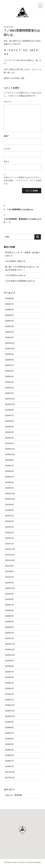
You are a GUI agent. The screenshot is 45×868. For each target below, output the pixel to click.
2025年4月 (9, 376)
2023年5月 (9, 471)
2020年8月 (9, 599)
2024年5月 (9, 427)
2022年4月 (9, 527)
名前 (6, 136)
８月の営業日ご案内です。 (16, 261)
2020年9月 (9, 594)
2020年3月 (9, 627)
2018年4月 (9, 750)
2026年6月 (9, 310)
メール (7, 149)
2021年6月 (9, 583)
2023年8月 (9, 460)
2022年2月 (9, 538)
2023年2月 (9, 488)
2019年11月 (9, 649)
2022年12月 (10, 493)
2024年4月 (9, 432)
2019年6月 (9, 677)
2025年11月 (9, 343)
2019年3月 (9, 688)
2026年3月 (9, 326)
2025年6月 (9, 371)
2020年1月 (9, 638)
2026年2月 (9, 332)
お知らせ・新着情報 (13, 795)
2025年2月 (9, 388)
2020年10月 (10, 588)
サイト (6, 161)
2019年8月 (9, 666)
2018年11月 (9, 711)
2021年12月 (10, 549)
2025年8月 (9, 360)
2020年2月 (9, 633)
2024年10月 (10, 404)
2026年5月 (9, 315)
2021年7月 (9, 577)
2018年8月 (9, 727)
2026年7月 (9, 304)
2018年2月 (9, 761)
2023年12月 (10, 449)
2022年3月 (9, 532)
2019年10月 (10, 655)
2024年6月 (9, 421)
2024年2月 (9, 443)
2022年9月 (9, 504)
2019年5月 (9, 683)
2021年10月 (10, 560)
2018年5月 (9, 744)
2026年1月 (9, 337)
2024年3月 (9, 438)
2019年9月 (9, 661)
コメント (7, 102)
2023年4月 (9, 477)
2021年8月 (9, 571)
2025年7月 (9, 365)
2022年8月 (9, 510)
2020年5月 (9, 616)
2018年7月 (9, 733)
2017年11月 (9, 778)
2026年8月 (9, 298)
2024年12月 (10, 399)
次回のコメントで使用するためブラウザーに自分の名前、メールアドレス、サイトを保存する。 (22, 180)
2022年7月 (9, 516)
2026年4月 (9, 321)
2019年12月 (10, 644)
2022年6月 (9, 521)
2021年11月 (9, 555)
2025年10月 (10, 348)
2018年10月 (10, 716)
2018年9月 (9, 722)
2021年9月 (9, 566)
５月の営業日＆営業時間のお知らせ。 (21, 281)
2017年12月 (10, 772)
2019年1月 (9, 700)
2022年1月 (9, 544)
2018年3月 (9, 755)
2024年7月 (9, 415)
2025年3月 (9, 382)
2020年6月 (9, 610)
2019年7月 (9, 672)
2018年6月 (9, 739)
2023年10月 (10, 454)
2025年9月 (9, 354)
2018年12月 (10, 705)
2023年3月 (9, 482)
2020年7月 (9, 605)
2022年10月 (10, 499)
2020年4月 (9, 622)
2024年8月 (9, 410)
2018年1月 (9, 766)
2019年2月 (9, 694)
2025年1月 (9, 393)
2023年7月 (9, 466)
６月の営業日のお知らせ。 (16, 275)
